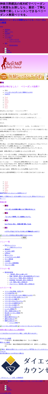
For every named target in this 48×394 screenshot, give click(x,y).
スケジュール (9, 35)
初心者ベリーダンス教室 (12, 313)
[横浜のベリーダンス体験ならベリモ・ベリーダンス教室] (11, 70)
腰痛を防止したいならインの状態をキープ (13, 193)
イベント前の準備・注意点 (13, 291)
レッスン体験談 (9, 309)
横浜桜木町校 (13, 45)
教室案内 (7, 29)
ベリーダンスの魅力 (11, 305)
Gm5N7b (7, 94)
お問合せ (7, 253)
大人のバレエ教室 (5, 338)
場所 (6, 43)
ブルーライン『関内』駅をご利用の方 (21, 278)
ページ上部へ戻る (5, 393)
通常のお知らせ (9, 319)
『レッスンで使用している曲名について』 (18, 216)
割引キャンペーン (10, 245)
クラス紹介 (8, 37)
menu (1, 26)
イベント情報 (13, 322)
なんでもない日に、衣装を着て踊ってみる (18, 224)
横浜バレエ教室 (5, 342)
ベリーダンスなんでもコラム (14, 301)
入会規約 (7, 261)
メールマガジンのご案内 (12, 257)
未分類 (7, 315)
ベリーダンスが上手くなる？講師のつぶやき (19, 92)
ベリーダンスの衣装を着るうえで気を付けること (20, 209)
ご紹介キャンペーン (15, 247)
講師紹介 (7, 249)
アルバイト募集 (9, 265)
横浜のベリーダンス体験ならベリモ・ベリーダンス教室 (25, 381)
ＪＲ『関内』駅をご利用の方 (18, 282)
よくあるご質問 (9, 251)
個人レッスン (9, 255)
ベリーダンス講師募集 (12, 263)
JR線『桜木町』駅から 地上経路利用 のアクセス (24, 276)
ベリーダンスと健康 (11, 299)
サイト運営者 (9, 259)
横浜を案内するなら (11, 317)
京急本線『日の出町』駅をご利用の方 (21, 280)
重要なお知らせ (9, 321)
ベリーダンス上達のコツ (12, 307)
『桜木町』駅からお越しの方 (18, 274)
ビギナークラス (14, 39)
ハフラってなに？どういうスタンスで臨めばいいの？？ (22, 231)
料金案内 (7, 33)
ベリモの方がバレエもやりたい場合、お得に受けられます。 (19, 333)
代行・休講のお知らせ (12, 311)
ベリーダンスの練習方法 (12, 303)
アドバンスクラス (15, 41)
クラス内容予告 (9, 293)
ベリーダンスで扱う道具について (15, 297)
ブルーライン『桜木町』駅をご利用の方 (21, 284)
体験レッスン (9, 31)
